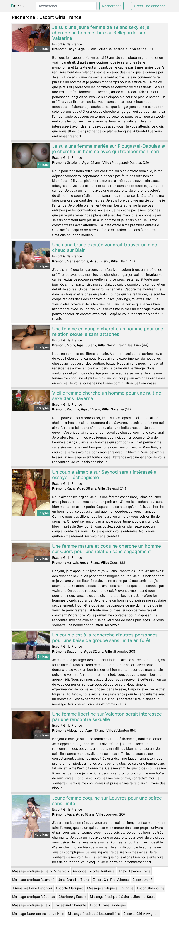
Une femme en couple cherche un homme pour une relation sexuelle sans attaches (107, 331)
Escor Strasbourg (150, 888)
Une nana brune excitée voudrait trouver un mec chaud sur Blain (104, 247)
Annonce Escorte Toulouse (94, 871)
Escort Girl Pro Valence (111, 880)
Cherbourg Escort (72, 897)
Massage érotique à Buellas (33, 897)
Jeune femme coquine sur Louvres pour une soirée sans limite (107, 800)
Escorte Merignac (69, 888)
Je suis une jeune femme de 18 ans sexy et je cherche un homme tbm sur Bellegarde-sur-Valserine (100, 32)
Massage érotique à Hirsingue (110, 888)
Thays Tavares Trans (134, 871)
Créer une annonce (149, 6)
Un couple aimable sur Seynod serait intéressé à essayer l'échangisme (104, 474)
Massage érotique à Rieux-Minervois (40, 871)
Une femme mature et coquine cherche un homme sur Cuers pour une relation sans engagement (106, 548)
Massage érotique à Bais (31, 905)
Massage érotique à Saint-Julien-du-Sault (122, 897)
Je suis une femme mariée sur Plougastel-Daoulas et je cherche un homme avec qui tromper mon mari (109, 148)
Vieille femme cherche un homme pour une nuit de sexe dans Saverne (106, 395)
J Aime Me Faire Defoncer (32, 888)
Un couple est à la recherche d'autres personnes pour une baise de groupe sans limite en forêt (105, 637)
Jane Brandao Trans (73, 880)
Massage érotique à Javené (33, 880)
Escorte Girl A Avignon (141, 914)
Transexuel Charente (70, 905)
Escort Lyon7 (143, 880)
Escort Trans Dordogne (108, 905)
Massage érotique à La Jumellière (94, 914)
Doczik (18, 6)
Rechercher (111, 6)
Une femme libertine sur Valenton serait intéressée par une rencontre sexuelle (107, 716)
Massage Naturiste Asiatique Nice (38, 914)
